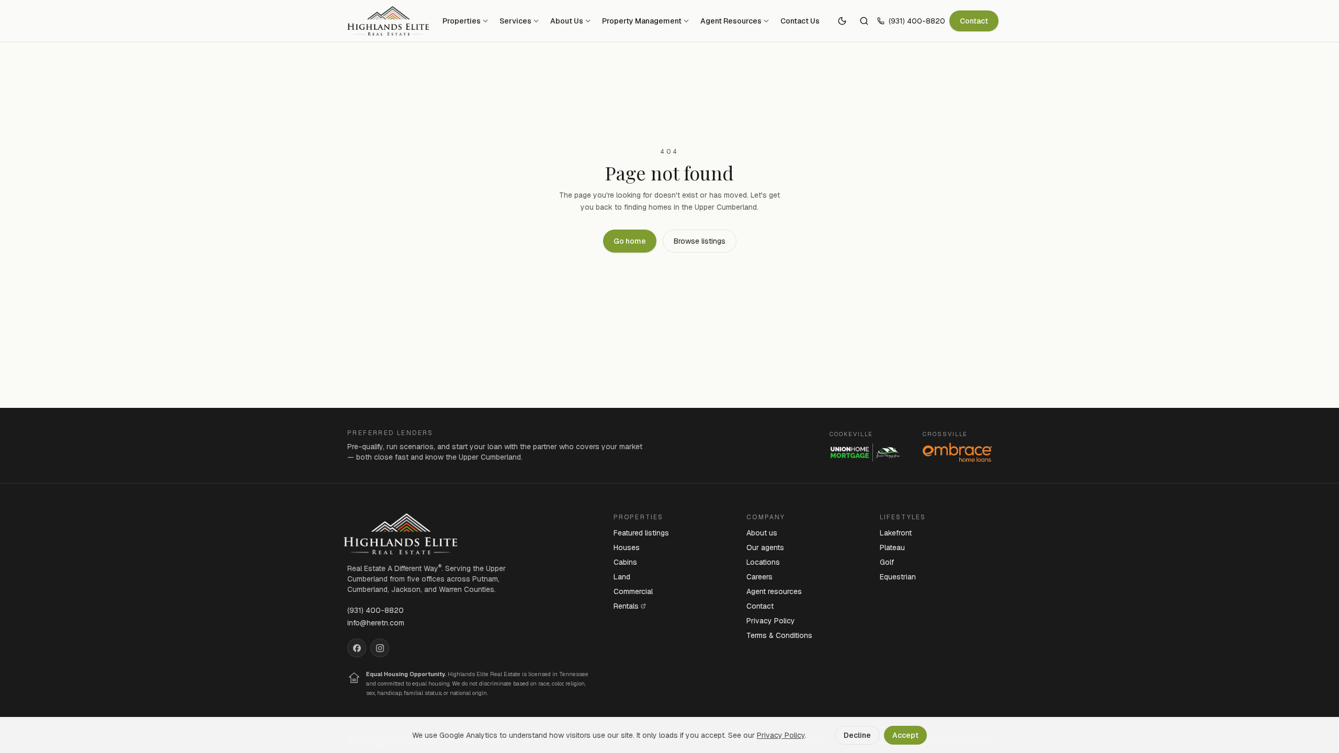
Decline (857, 735)
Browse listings (699, 241)
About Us (566, 21)
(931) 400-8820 (917, 21)
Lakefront (896, 533)
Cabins (625, 562)
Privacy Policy (770, 620)
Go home (630, 241)
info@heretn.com (375, 623)
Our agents (765, 547)
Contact (974, 21)
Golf (887, 562)
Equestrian (898, 576)
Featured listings (641, 533)
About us (761, 533)
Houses (627, 547)
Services (515, 21)
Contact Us (800, 21)
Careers (759, 576)
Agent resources (774, 591)
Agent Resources (731, 21)
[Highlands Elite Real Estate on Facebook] (356, 647)
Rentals (626, 606)
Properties (461, 21)
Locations (763, 562)
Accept (905, 735)
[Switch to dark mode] (842, 21)
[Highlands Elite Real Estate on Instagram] (379, 647)
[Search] (864, 21)
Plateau (892, 547)
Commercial (633, 591)
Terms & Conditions (779, 635)
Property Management (642, 21)
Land (622, 576)
